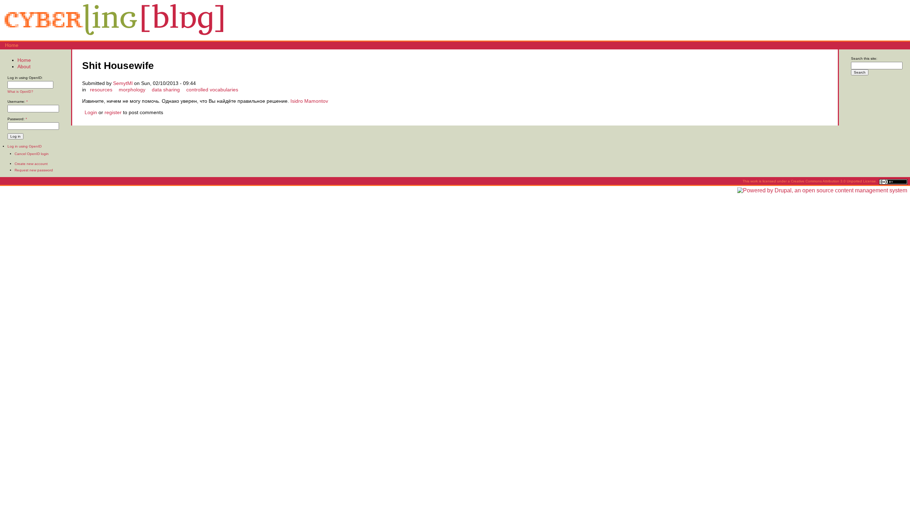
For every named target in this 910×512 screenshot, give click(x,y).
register (113, 112)
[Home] (114, 37)
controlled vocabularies (212, 89)
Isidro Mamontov (309, 101)
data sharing (166, 89)
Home (11, 45)
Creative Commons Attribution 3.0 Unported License (833, 181)
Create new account (31, 164)
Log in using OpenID (24, 146)
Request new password (34, 170)
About (24, 66)
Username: (17, 101)
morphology (132, 89)
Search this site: (864, 58)
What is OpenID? (20, 92)
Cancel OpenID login (32, 154)
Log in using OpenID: (25, 78)
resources (101, 89)
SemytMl (123, 83)
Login (91, 112)
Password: (17, 119)
